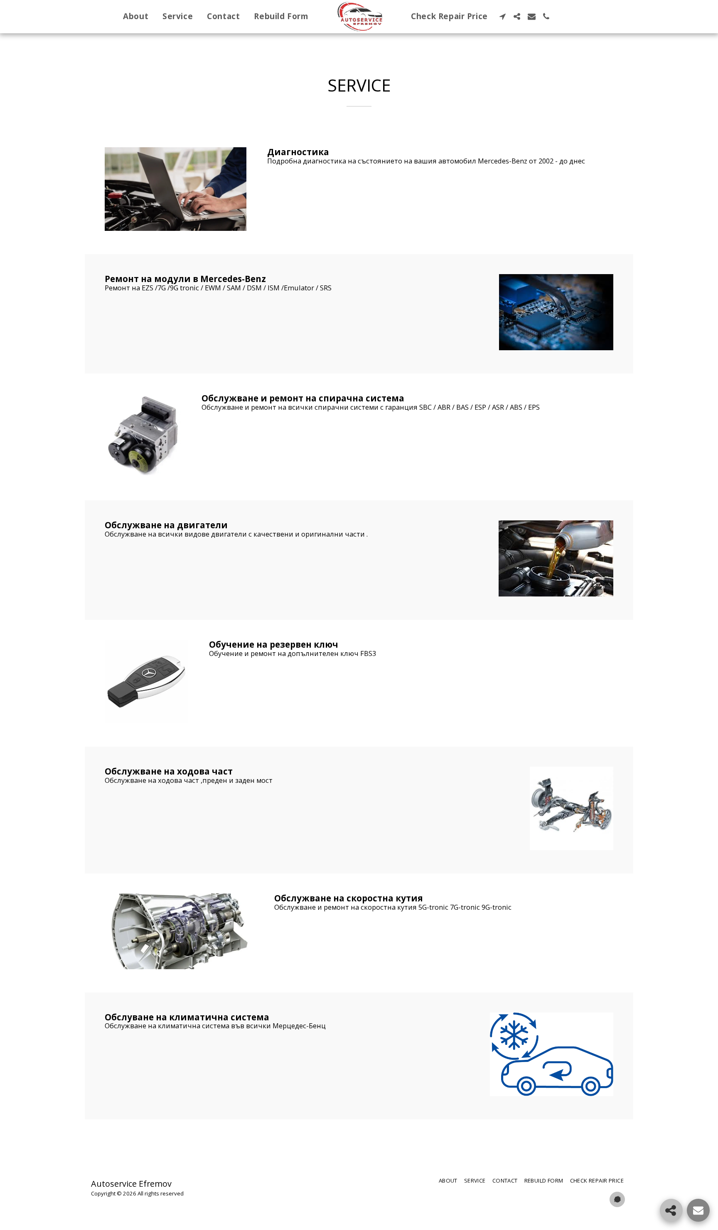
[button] (502, 16)
